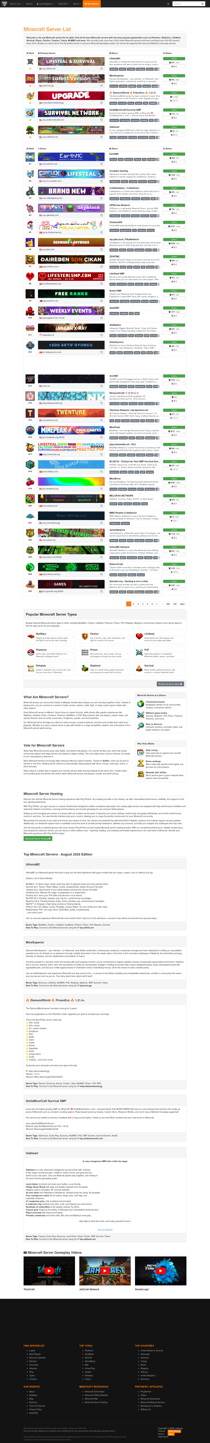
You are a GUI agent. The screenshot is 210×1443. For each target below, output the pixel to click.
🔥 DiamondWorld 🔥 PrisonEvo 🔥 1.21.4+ (132, 92)
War (87, 1364)
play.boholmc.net (50, 300)
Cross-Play (90, 1368)
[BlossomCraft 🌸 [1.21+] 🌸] (71, 396)
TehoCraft (29, 1289)
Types (32, 1375)
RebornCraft (116, 564)
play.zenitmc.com (50, 266)
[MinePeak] (71, 430)
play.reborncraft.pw (51, 574)
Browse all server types (169, 683)
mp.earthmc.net (49, 163)
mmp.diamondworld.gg (53, 102)
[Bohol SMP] (71, 293)
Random (33, 1361)
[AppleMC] (71, 311)
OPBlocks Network (119, 205)
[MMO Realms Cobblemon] (71, 515)
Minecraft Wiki (91, 1398)
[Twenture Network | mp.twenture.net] (71, 413)
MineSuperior (116, 75)
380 (168, 603)
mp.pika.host (48, 249)
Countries (33, 1364)
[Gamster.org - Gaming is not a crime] (71, 584)
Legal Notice (163, 1436)
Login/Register (45, 3)
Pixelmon (89, 1350)
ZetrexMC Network (119, 547)
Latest (32, 1350)
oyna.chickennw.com (52, 232)
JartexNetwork (117, 529)
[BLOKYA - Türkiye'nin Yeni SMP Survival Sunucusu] (71, 464)
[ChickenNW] (71, 225)
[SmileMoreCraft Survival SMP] (71, 113)
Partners (33, 1402)
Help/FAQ (63, 3)
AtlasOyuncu (116, 342)
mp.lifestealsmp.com (51, 283)
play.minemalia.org (51, 454)
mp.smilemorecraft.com (53, 119)
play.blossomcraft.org (52, 403)
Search (29, 3)
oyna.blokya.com (50, 471)
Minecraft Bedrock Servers (153, 1402)
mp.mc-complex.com (52, 180)
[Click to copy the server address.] (101, 68)
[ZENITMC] (71, 259)
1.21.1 (175, 520)
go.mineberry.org (50, 488)
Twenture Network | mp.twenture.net (128, 410)
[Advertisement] (105, 16)
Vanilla (88, 1371)
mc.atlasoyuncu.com (51, 352)
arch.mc (46, 385)
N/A (175, 397)
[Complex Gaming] (71, 174)
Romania (145, 1357)
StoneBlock (90, 1361)
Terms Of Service (37, 1405)
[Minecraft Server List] (4, 3)
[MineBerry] (71, 481)
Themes (33, 1379)
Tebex (143, 1395)
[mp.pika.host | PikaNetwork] (71, 242)
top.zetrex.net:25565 (52, 557)
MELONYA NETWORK (121, 495)
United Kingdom (148, 1375)
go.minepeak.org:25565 (53, 437)
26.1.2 (175, 135)
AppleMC (114, 307)
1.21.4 (175, 572)
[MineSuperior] (71, 78)
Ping (31, 1371)
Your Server (93, 3)
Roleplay (89, 1375)
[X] (168, 3)
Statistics (33, 1395)
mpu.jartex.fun (49, 539)
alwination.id (48, 334)
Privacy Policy (35, 1409)
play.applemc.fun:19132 (53, 317)
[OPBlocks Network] (71, 208)
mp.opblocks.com (50, 215)
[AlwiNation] (71, 328)
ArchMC (113, 375)
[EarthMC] (71, 157)
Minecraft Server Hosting (36, 838)
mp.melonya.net (49, 505)
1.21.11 (175, 100)
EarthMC (114, 153)
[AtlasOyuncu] (71, 345)
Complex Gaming (118, 170)
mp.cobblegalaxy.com (52, 198)
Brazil (143, 1364)
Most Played (34, 1354)
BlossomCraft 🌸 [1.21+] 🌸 (124, 393)
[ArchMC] (71, 379)
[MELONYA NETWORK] (71, 498)
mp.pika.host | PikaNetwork (124, 239)
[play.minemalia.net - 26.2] (71, 447)
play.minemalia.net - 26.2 (122, 444)
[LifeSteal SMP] (71, 276)
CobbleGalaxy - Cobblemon (124, 188)
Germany (145, 1379)
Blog (31, 1398)
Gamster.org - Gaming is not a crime (128, 581)
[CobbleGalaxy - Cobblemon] (71, 191)
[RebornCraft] (71, 567)
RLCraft (88, 1357)
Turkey (144, 1361)
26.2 (175, 66)
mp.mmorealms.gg (51, 522)
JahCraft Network (89, 1289)
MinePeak (114, 427)
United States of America (152, 1350)
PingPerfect (146, 1391)
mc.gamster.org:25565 (52, 591)
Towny (88, 1379)
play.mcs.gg (48, 85)
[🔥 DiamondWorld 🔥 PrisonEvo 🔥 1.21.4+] (71, 95)
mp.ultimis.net (48, 68)
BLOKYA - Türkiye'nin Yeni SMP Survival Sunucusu (137, 461)
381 (175, 603)
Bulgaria (144, 1368)
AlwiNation (115, 324)
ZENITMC (114, 256)
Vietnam (144, 1371)
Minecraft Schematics (94, 1391)
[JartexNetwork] (71, 533)
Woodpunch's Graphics (151, 1405)
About (76, 3)
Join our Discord (105, 1229)
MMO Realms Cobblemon (123, 512)
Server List (15, 3)
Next (182, 603)
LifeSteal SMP (116, 273)
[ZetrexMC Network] (71, 550)
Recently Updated (37, 1357)
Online (174, 58)
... (162, 603)
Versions (33, 1368)
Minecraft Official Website (96, 1395)
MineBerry (115, 478)
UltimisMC (114, 58)
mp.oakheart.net (50, 136)
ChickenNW (115, 222)
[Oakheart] (71, 130)
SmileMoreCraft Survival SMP (125, 109)
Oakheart (114, 127)
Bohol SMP (115, 290)
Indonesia (145, 1354)
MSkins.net (146, 1409)
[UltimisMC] (71, 61)
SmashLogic (142, 1289)
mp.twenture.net (50, 420)
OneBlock (89, 1354)
